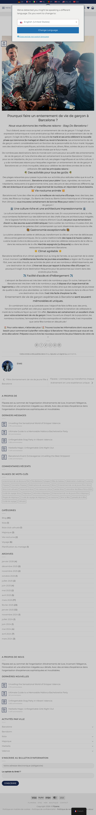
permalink (72, 354)
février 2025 (7, 605)
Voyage (5, 542)
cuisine (89, 481)
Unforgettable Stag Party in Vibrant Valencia (30, 439)
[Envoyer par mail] (50, 345)
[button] (6, 8)
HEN (46, 803)
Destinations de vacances (39, 485)
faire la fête (65, 497)
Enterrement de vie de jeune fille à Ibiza (74, 485)
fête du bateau (58, 481)
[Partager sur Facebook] (41, 345)
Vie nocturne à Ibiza (44, 489)
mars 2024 (7, 639)
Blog (48, 354)
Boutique (53, 803)
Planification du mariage (14, 547)
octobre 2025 (8, 576)
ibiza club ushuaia (10, 489)
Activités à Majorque (41, 493)
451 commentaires (19, 434)
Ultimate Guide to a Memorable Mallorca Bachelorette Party (38, 431)
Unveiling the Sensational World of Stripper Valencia (34, 423)
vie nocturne (53, 497)
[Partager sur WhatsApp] (37, 345)
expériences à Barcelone (39, 296)
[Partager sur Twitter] (46, 345)
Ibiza (54, 485)
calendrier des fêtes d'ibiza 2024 (79, 489)
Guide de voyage (9, 501)
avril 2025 (6, 595)
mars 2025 (7, 600)
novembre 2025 (10, 571)
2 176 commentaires (19, 426)
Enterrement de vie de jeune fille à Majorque (70, 493)
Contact (64, 803)
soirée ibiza (59, 489)
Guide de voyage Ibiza (12, 493)
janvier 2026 (8, 561)
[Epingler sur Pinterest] (55, 345)
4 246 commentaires (20, 459)
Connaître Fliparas (18, 485)
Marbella (6, 746)
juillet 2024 (7, 619)
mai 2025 (6, 590)
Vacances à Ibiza (26, 489)
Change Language (48, 30)
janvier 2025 (8, 610)
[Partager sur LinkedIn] (59, 345)
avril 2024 (6, 634)
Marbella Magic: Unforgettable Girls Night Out (31, 448)
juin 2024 (6, 624)
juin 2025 (6, 585)
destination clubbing (75, 481)
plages (47, 481)
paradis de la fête (79, 497)
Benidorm (7, 731)
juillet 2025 (7, 581)
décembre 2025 (10, 566)
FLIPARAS (32, 803)
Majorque (27, 493)
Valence (6, 751)
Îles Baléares (37, 481)
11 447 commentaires (20, 450)
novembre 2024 (10, 614)
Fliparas (6, 485)
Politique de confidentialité (44, 809)
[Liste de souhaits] (88, 8)
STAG (40, 803)
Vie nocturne (8, 537)
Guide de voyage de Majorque (33, 497)
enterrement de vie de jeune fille (16, 481)
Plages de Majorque (11, 497)
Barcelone (7, 727)
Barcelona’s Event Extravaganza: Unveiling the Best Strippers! (39, 456)
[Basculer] (92, 726)
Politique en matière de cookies (16, 809)
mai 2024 (6, 629)
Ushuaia (22, 501)
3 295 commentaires (20, 442)
